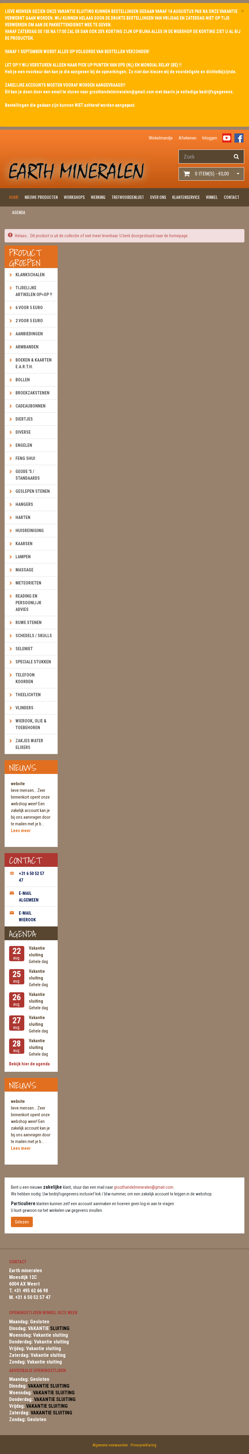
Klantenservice (186, 197)
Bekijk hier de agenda (29, 1063)
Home (14, 197)
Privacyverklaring (143, 1445)
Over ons (158, 197)
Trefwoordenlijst (127, 197)
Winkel (212, 197)
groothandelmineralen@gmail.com (143, 1187)
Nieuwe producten (41, 197)
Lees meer (21, 830)
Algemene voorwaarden (110, 1445)
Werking (98, 197)
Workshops (74, 197)
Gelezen (22, 1221)
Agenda (18, 212)
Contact (231, 197)
